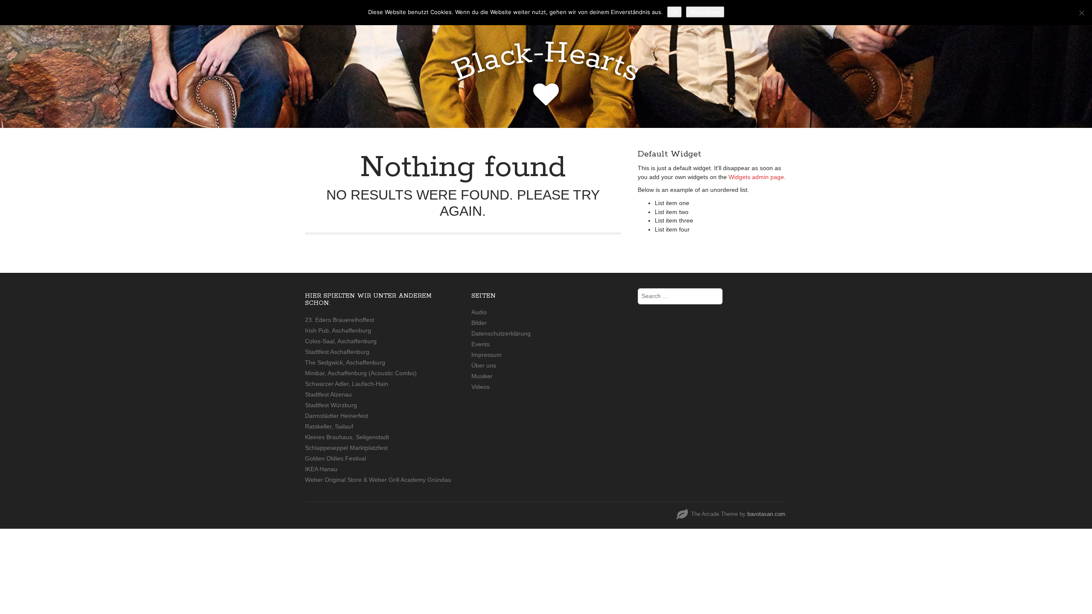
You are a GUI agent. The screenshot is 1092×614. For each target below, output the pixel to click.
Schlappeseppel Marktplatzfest (346, 447)
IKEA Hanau (321, 469)
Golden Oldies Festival (335, 458)
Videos (480, 386)
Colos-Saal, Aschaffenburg (341, 341)
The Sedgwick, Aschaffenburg (345, 362)
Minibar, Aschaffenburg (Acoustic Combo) (361, 373)
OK (674, 12)
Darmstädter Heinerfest (336, 415)
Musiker (482, 376)
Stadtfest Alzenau (328, 394)
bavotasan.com (766, 514)
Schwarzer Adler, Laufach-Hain (346, 383)
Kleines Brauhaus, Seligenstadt (347, 437)
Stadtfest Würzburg (331, 405)
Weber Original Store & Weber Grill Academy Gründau (378, 479)
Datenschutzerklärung (501, 333)
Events (480, 344)
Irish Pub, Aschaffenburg (338, 330)
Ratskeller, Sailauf (329, 426)
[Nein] (1081, 13)
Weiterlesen (705, 12)
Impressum (486, 354)
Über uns (483, 365)
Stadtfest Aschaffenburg (337, 351)
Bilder (479, 322)
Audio (479, 312)
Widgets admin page (756, 177)
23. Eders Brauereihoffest (339, 319)
